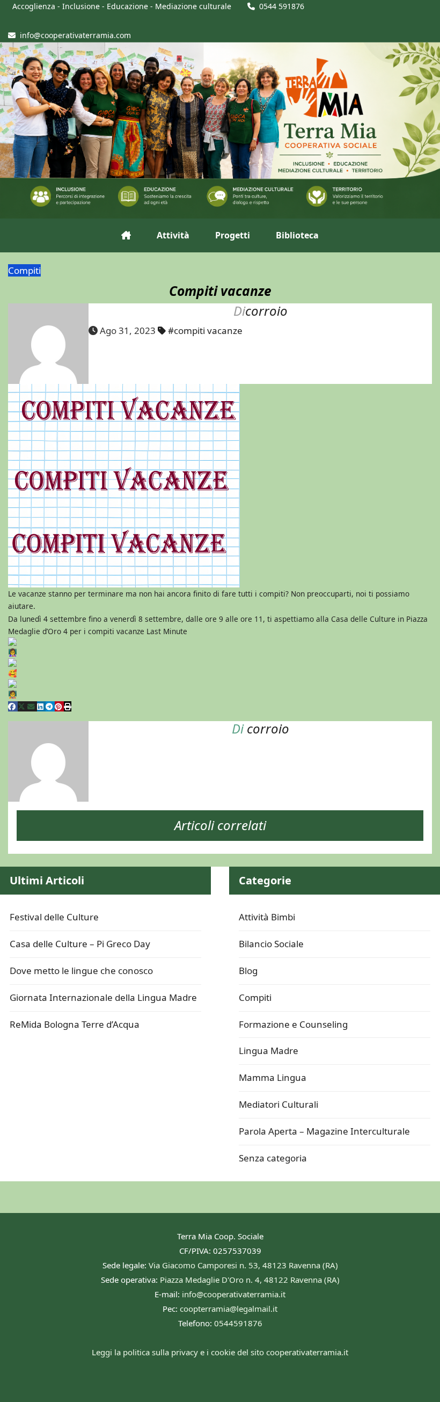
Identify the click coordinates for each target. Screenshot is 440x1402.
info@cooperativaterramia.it (233, 1294)
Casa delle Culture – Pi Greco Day (80, 944)
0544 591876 (281, 6)
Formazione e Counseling (293, 1024)
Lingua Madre (268, 1050)
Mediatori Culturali (278, 1104)
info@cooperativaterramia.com (75, 35)
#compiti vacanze (205, 330)
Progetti (232, 235)
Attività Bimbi (267, 917)
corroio (266, 310)
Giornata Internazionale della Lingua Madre (103, 997)
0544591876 (238, 1323)
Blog (248, 970)
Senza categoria (273, 1158)
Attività (173, 235)
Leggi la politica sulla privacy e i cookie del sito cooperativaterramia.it (220, 1352)
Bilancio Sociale (271, 944)
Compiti (24, 270)
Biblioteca (297, 235)
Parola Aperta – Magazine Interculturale (324, 1131)
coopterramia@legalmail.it (228, 1308)
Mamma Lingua (272, 1077)
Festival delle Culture (54, 917)
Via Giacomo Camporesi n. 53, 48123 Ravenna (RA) (243, 1265)
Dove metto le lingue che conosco (81, 970)
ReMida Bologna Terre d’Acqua (75, 1024)
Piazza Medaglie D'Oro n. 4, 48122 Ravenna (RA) (250, 1279)
